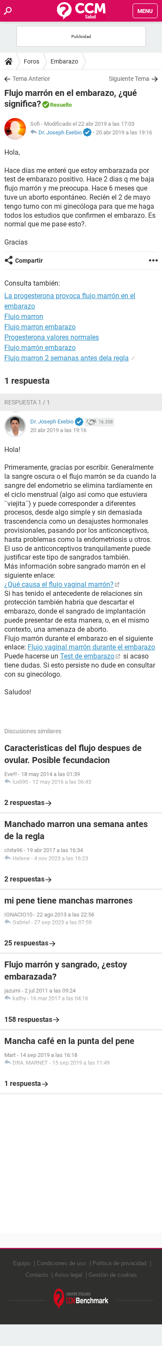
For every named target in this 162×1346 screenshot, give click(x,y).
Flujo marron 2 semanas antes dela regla (66, 358)
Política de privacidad (119, 1263)
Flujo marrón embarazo (40, 348)
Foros (31, 61)
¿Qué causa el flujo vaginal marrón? (59, 584)
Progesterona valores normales (51, 337)
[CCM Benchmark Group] (81, 1299)
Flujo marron (23, 316)
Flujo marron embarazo (40, 327)
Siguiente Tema (129, 78)
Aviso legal (68, 1275)
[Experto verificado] (87, 132)
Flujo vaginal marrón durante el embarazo (91, 647)
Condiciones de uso (61, 1263)
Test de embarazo (87, 656)
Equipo (21, 1263)
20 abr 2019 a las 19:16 (124, 132)
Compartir (29, 260)
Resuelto (61, 105)
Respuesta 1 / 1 (27, 402)
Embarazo (64, 61)
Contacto (36, 1275)
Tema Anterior (31, 78)
